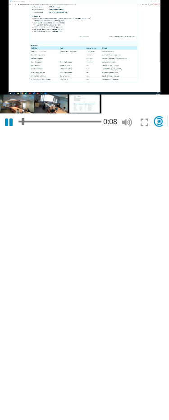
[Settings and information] (161, 121)
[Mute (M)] (127, 122)
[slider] (59, 121)
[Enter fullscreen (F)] (144, 122)
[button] (17, 104)
